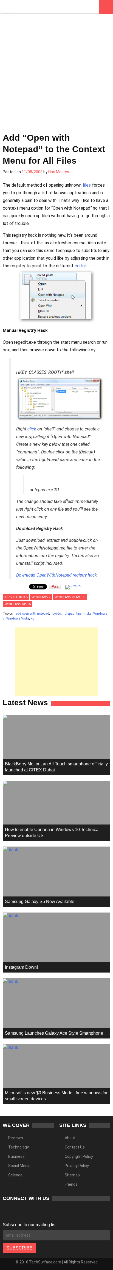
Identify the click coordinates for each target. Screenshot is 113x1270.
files (87, 185)
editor (80, 265)
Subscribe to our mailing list (29, 1224)
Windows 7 (41, 597)
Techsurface (34, 7)
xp (32, 618)
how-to (56, 613)
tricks (87, 613)
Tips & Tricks (16, 597)
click (31, 429)
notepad (69, 613)
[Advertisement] (56, 70)
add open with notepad (32, 613)
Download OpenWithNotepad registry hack (56, 575)
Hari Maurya (58, 172)
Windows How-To (70, 597)
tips (79, 613)
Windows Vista (18, 604)
